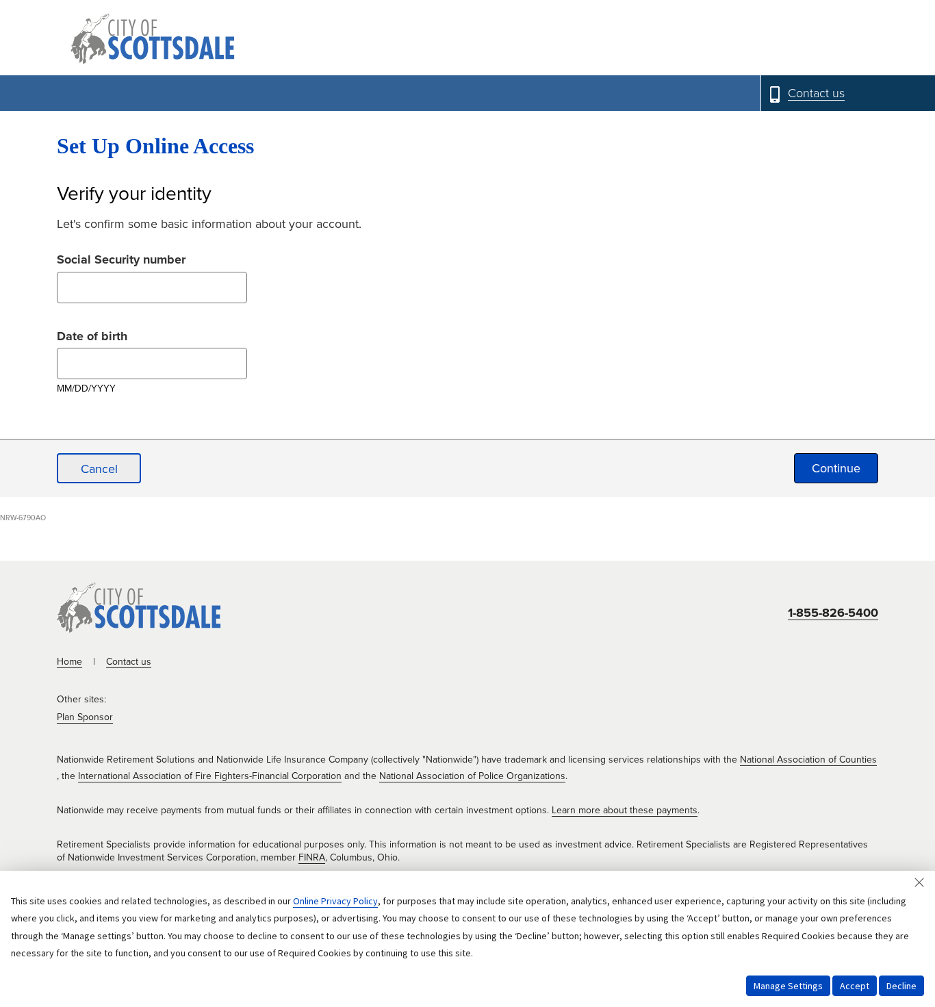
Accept (854, 986)
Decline (901, 986)
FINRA (311, 857)
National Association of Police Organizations (472, 776)
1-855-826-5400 (833, 612)
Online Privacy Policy (335, 901)
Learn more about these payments (624, 810)
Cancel (99, 468)
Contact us (128, 661)
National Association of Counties (808, 759)
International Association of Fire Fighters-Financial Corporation (210, 776)
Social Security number (121, 257)
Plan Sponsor (85, 717)
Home (69, 661)
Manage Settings (788, 986)
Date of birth (92, 334)
